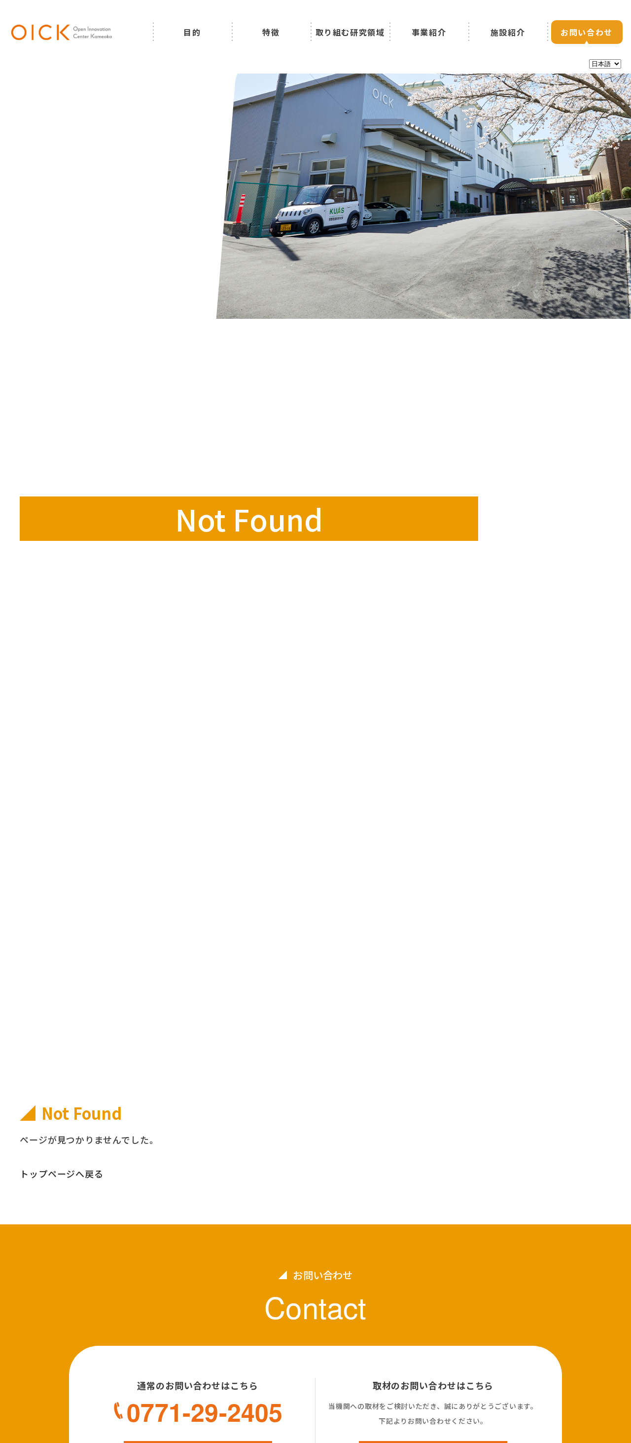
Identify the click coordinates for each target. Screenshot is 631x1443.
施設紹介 (508, 32)
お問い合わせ (587, 32)
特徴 (271, 32)
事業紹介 (429, 32)
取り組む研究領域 (350, 32)
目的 (192, 32)
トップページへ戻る (62, 1173)
